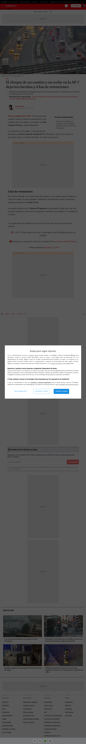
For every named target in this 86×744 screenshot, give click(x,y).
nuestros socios (33, 355)
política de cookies (56, 363)
